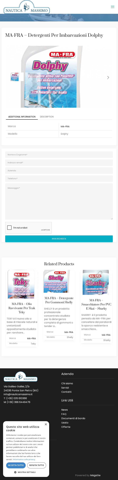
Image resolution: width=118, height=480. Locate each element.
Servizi (65, 387)
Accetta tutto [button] (16, 465)
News (64, 409)
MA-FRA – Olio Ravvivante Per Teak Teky (21, 308)
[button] (26, 472)
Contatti (66, 391)
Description (47, 116)
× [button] (46, 424)
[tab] (22, 117)
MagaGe (95, 475)
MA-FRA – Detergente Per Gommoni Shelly (59, 300)
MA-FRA (65, 126)
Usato (64, 422)
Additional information (21, 116)
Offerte (65, 426)
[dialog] (26, 449)
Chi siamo (67, 383)
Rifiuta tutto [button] (36, 465)
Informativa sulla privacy (24, 459)
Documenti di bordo (73, 418)
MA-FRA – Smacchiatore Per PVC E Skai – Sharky (96, 305)
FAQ (63, 414)
